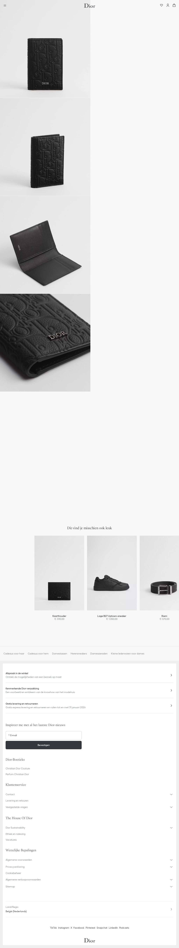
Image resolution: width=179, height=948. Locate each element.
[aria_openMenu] (6, 5)
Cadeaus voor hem (38, 653)
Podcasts (124, 927)
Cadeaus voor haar (13, 653)
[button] (45, 49)
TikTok (53, 927)
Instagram (63, 927)
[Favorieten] (161, 5)
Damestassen (59, 653)
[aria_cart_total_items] (174, 5)
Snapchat (102, 927)
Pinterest (90, 927)
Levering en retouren (17, 800)
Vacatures (11, 839)
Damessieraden (99, 653)
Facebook (78, 927)
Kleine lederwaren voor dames (127, 653)
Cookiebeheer (13, 873)
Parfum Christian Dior (17, 774)
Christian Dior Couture (18, 768)
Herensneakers (79, 653)
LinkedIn (113, 927)
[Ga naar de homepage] (89, 5)
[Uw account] (168, 5)
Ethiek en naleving (15, 834)
